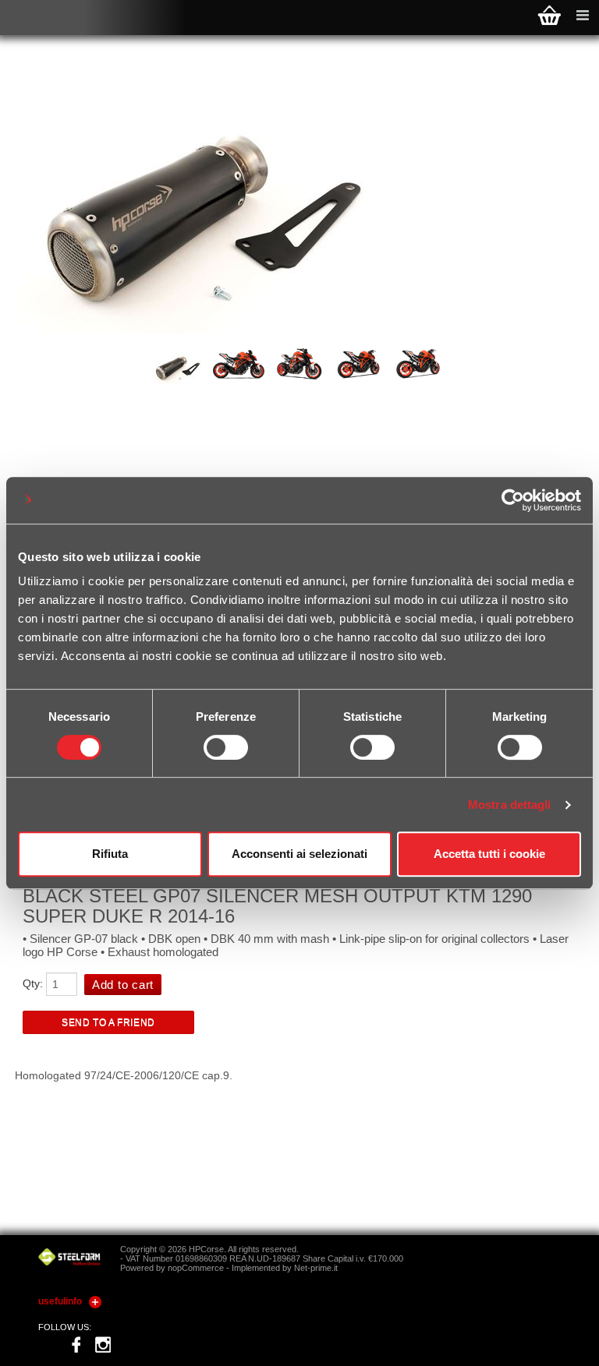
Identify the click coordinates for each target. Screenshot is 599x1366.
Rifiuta (110, 853)
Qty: (33, 984)
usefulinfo (60, 1301)
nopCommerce (196, 1267)
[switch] (226, 747)
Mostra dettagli (509, 804)
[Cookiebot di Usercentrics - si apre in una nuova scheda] (513, 500)
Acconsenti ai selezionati (299, 853)
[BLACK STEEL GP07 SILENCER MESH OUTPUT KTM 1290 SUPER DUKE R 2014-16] (180, 381)
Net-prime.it (316, 1267)
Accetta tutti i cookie (489, 853)
